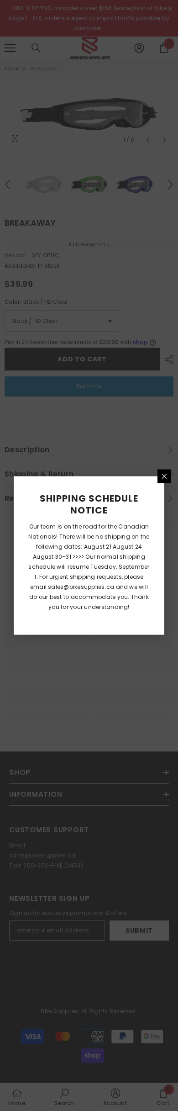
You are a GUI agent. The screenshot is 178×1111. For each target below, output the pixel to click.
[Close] (164, 476)
